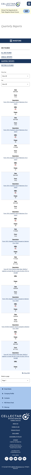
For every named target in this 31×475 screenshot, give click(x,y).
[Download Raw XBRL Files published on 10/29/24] (16, 306)
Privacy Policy (15, 430)
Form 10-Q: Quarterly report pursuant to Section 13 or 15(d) (15, 242)
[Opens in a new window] (7, 458)
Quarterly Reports (7, 61)
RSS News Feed (8, 402)
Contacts (6, 398)
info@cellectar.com (15, 452)
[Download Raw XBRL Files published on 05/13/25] (16, 220)
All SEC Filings (6, 53)
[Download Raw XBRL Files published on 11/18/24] (16, 248)
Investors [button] (16, 41)
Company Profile (8, 393)
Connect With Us (15, 420)
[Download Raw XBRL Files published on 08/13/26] (16, 109)
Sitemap (5, 407)
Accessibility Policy (15, 436)
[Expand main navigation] (29, 4)
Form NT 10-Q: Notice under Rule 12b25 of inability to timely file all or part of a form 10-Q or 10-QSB (15, 271)
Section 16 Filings (7, 65)
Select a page (5, 376)
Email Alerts (6, 389)
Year (2, 80)
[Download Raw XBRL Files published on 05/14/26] (16, 137)
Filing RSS (26, 373)
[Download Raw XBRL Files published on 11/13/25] (16, 165)
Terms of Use (15, 427)
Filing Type (3, 72)
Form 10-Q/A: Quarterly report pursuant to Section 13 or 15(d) (15, 327)
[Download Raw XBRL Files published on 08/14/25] (16, 193)
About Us (15, 423)
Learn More (26, 11)
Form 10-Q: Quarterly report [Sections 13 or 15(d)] (16, 103)
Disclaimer (15, 433)
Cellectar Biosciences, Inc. (17, 467)
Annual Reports (6, 57)
